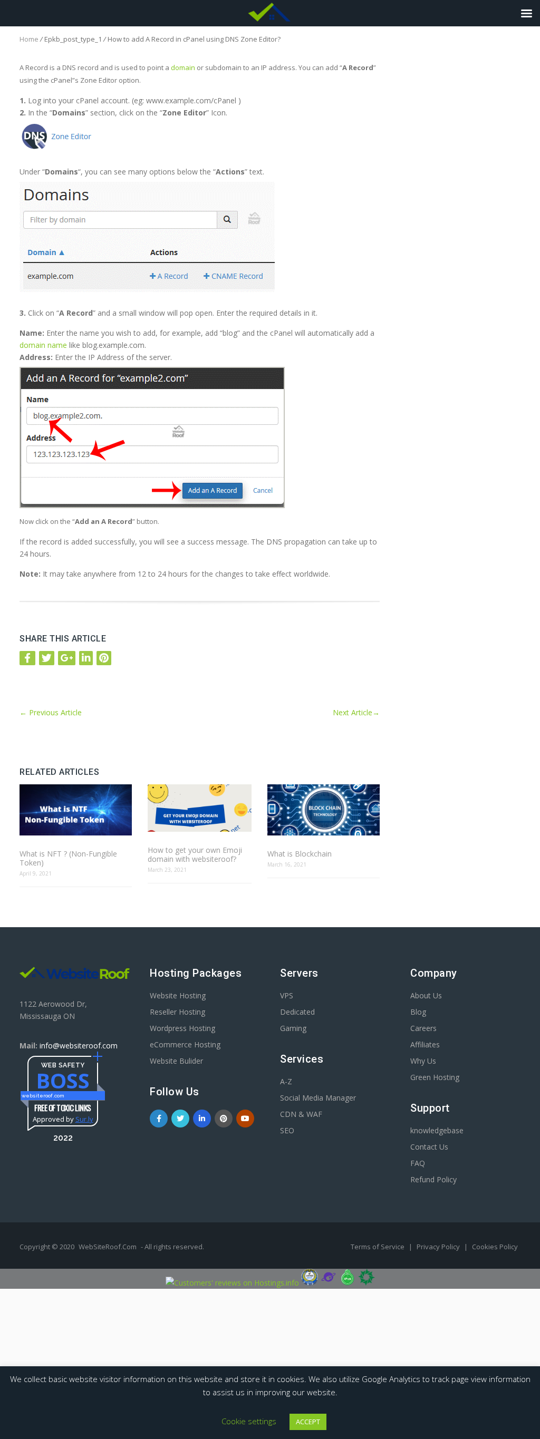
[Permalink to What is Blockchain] (323, 810)
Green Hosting (434, 1077)
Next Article (356, 712)
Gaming (293, 1028)
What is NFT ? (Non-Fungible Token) (68, 858)
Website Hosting (178, 995)
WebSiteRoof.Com (108, 1246)
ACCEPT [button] (308, 1421)
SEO (287, 1130)
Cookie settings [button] (248, 1421)
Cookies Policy (495, 1246)
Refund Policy (433, 1179)
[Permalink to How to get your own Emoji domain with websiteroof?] (200, 808)
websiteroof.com (43, 1095)
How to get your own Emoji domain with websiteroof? (195, 854)
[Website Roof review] (309, 1283)
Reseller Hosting (177, 1012)
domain (183, 67)
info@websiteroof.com (79, 1046)
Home (29, 39)
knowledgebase (437, 1130)
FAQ (417, 1163)
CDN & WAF (301, 1114)
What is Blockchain (299, 853)
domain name (43, 345)
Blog (418, 1012)
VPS (286, 995)
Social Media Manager (318, 1098)
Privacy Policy (439, 1246)
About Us (426, 995)
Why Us (423, 1061)
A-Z (286, 1081)
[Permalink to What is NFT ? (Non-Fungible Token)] (76, 810)
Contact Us (429, 1147)
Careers (423, 1028)
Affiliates (425, 1044)
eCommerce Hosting (185, 1044)
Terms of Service (378, 1246)
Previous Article (51, 712)
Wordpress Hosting (182, 1028)
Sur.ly (84, 1119)
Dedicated (297, 1012)
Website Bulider (176, 1061)
